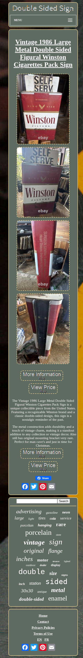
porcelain (38, 532)
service (65, 518)
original (34, 550)
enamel (57, 598)
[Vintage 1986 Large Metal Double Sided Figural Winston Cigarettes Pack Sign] (43, 109)
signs (64, 575)
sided (56, 581)
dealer (43, 565)
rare (61, 524)
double (31, 572)
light (31, 518)
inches (24, 558)
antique (42, 591)
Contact (43, 621)
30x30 (27, 590)
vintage (34, 542)
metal (58, 590)
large (19, 517)
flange (55, 551)
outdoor (30, 565)
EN (39, 639)
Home (43, 615)
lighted (67, 561)
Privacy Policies (43, 627)
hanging (45, 525)
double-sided (31, 599)
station (35, 583)
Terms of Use (43, 633)
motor (42, 560)
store (58, 534)
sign (55, 541)
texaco (56, 561)
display (55, 565)
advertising (29, 511)
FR (46, 639)
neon (66, 512)
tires (42, 518)
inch (22, 584)
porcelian (26, 525)
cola (53, 518)
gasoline (52, 512)
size (53, 573)
